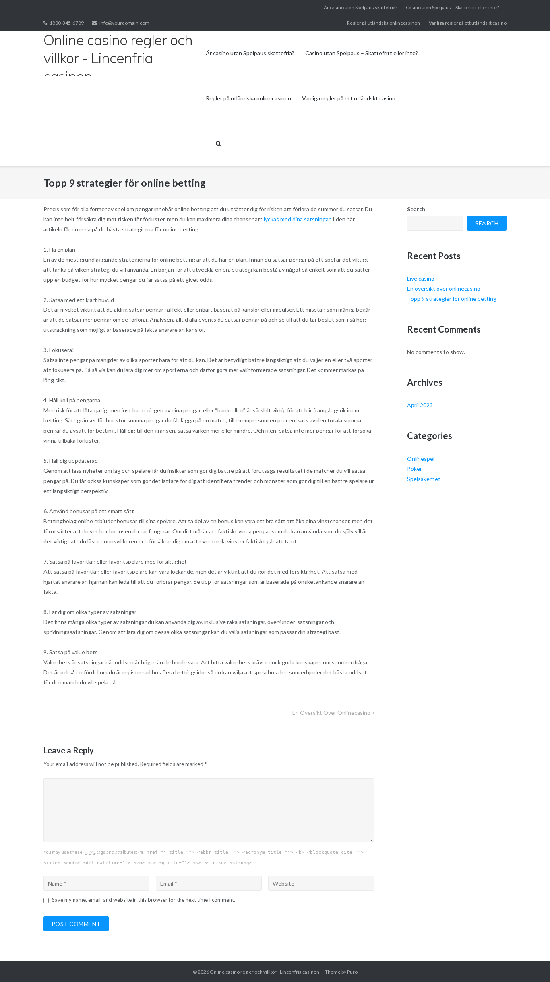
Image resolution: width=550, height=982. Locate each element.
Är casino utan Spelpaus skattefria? (360, 7)
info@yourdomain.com (124, 23)
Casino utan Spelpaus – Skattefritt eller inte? (452, 7)
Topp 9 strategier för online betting (451, 298)
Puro (352, 972)
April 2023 (420, 405)
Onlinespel (420, 458)
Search (416, 209)
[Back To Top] (530, 962)
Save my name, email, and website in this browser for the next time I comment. (143, 900)
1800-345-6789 (67, 23)
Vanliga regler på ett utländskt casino (468, 23)
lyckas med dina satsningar (296, 219)
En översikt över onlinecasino (331, 712)
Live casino (420, 278)
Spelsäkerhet (423, 478)
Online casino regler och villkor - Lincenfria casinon (264, 972)
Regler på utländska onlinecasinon (383, 23)
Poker (414, 468)
